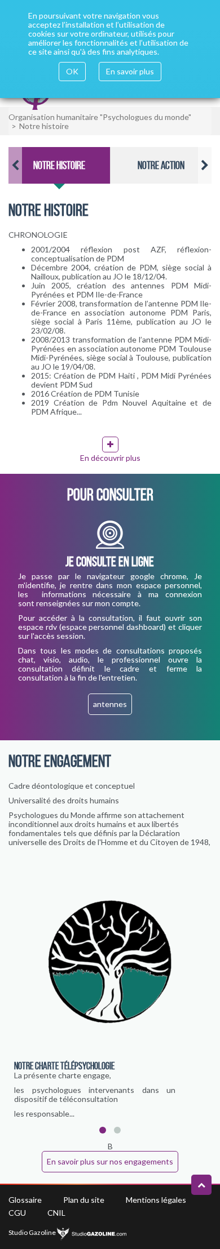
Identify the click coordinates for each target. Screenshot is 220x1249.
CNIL (56, 1212)
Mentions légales (156, 1199)
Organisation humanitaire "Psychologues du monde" (99, 117)
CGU (17, 1212)
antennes (110, 704)
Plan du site (83, 1199)
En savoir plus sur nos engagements (110, 1161)
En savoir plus (130, 71)
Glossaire (25, 1199)
